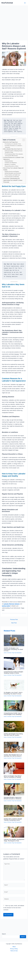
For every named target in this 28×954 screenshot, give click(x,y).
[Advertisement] (14, 21)
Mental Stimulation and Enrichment (13, 173)
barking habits (6, 606)
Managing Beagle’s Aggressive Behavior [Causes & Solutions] (12, 798)
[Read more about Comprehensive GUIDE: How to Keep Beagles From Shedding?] (14, 705)
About (14, 946)
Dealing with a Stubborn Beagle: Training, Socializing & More (13, 819)
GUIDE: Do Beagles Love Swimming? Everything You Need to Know (13, 649)
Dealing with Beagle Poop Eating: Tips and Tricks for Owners (13, 734)
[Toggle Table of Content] (23, 140)
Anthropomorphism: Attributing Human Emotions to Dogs (13, 151)
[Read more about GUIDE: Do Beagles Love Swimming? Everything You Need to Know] (14, 640)
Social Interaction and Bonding (12, 176)
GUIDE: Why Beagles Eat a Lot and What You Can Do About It (13, 755)
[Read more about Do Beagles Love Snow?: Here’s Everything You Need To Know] (14, 684)
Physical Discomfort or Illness (11, 166)
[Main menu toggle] (25, 3)
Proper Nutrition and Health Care (12, 174)
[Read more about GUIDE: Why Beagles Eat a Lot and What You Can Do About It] (14, 747)
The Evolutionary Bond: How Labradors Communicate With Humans (14, 154)
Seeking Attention (9, 161)
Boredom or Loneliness (10, 164)
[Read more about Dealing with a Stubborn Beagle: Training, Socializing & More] (14, 810)
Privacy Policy (14, 948)
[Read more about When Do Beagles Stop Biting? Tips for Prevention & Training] (14, 768)
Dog (13, 652)
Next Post (14, 622)
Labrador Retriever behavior (12, 604)
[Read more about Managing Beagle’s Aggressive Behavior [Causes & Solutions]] (14, 789)
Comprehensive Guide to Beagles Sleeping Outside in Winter (13, 672)
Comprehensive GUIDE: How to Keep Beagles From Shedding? (13, 713)
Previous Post (14, 619)
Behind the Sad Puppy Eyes (10, 142)
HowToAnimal (7, 3)
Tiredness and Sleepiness (11, 162)
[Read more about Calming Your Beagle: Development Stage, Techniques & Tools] (14, 831)
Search (4, 934)
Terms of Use (14, 950)
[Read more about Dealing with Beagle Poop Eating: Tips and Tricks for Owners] (14, 726)
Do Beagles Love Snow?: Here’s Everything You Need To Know (13, 693)
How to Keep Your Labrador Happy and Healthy (13, 168)
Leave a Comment (7, 652)
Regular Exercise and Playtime (12, 171)
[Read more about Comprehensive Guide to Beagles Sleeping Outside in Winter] (14, 663)
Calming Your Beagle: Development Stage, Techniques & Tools (14, 840)
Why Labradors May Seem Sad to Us (12, 149)
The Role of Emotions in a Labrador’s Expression (13, 146)
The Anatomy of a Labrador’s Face (13, 143)
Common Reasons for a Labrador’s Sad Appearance (13, 158)
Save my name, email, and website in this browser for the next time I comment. (13, 907)
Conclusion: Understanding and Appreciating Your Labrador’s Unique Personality (12, 180)
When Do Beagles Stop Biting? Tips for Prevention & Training (13, 776)
